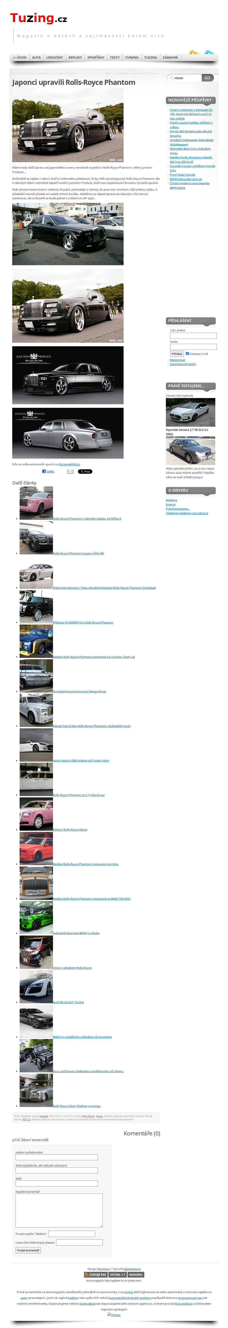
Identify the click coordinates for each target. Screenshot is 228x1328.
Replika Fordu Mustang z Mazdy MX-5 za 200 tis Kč (191, 159)
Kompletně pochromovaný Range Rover (79, 691)
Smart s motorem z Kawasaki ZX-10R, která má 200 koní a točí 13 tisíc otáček (191, 114)
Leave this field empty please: (35, 1242)
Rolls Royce (88, 1116)
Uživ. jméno (177, 330)
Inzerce (170, 504)
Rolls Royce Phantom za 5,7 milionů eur (79, 795)
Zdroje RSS (98, 1275)
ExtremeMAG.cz (69, 464)
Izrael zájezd (87, 1304)
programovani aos (190, 1298)
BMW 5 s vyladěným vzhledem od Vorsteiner (131, 73)
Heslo (174, 342)
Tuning (99, 1116)
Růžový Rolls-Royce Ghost (70, 830)
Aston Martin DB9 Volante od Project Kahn (81, 761)
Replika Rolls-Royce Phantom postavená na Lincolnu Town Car (94, 657)
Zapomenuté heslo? (183, 364)
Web (19, 1179)
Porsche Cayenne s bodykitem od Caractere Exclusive (46, 73)
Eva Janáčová (184, 1304)
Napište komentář (28, 1192)
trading (73, 1298)
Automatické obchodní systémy (129, 1298)
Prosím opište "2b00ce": (31, 1234)
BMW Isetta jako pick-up (186, 179)
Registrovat (177, 360)
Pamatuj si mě (198, 354)
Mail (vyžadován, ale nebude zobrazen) (41, 1165)
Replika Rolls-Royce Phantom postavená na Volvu (85, 864)
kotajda (44, 1116)
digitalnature (132, 1269)
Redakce (171, 500)
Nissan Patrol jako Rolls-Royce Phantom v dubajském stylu (91, 726)
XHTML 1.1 (117, 1275)
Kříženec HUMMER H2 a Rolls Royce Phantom (83, 622)
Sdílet (50, 471)
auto (24, 1298)
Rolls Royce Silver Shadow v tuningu (77, 1106)
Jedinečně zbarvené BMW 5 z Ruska (76, 933)
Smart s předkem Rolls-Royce (72, 968)
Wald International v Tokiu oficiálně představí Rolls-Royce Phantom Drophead (104, 588)
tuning (128, 1292)
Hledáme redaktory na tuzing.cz (187, 513)
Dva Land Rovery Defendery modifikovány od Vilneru (88, 1071)
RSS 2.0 (27, 1119)
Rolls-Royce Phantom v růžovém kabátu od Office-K (87, 519)
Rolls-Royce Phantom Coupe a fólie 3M (78, 553)
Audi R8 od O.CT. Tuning (68, 1002)
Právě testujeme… (178, 509)
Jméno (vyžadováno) (29, 1152)
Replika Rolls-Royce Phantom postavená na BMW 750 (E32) (91, 899)
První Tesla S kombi (182, 175)
